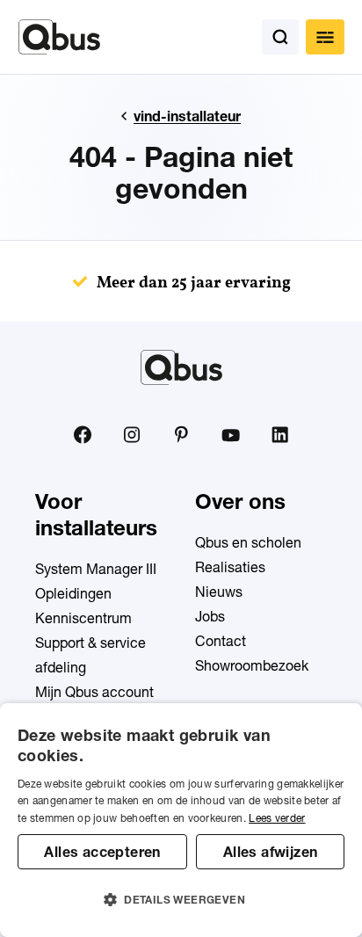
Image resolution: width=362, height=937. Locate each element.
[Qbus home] (59, 36)
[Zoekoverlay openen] (280, 36)
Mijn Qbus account (94, 692)
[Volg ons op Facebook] (82, 434)
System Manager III (95, 568)
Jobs (210, 616)
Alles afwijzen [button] (270, 852)
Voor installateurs (96, 515)
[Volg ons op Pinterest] (181, 434)
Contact (220, 641)
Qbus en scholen (248, 542)
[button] (181, 900)
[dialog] (181, 820)
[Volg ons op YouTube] (230, 436)
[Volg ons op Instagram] (131, 435)
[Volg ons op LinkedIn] (279, 435)
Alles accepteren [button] (102, 852)
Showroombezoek (251, 665)
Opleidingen (73, 593)
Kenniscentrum (83, 618)
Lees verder (277, 817)
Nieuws (219, 591)
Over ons (240, 501)
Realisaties (230, 567)
